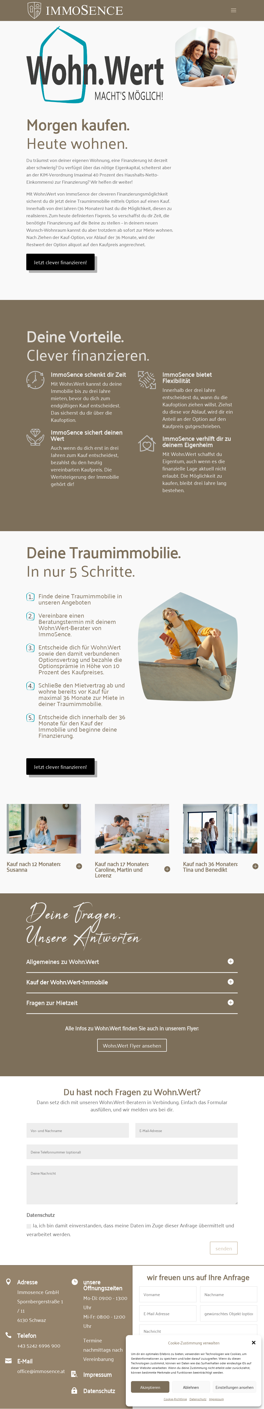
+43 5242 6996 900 (38, 1345)
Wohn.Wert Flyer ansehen (132, 1045)
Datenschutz (198, 1399)
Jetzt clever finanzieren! (60, 262)
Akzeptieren (150, 1387)
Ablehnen (191, 1387)
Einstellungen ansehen (234, 1387)
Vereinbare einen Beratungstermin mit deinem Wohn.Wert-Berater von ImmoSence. (77, 624)
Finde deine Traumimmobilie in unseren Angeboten (80, 598)
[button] (253, 1342)
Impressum (216, 1399)
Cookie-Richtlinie (175, 1399)
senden (224, 1248)
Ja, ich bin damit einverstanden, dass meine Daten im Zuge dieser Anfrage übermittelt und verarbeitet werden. (130, 1229)
